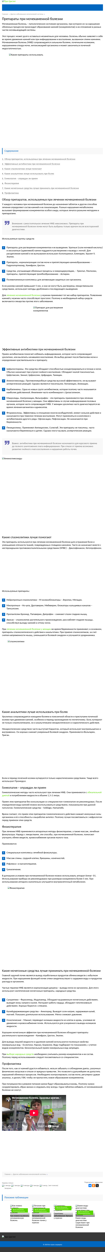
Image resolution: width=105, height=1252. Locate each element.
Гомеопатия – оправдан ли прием (20, 178)
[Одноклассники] (93, 1185)
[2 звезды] (16, 1186)
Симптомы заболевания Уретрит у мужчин (63, 1216)
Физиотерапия (10, 183)
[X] (97, 1185)
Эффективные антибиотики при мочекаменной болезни (31, 164)
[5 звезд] (44, 1186)
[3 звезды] (25, 1186)
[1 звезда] (6, 1186)
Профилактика (10, 193)
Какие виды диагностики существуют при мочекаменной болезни (83, 1222)
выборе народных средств (20, 1054)
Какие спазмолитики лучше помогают (22, 169)
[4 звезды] (35, 1186)
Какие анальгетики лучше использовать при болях (28, 174)
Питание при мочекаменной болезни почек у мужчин (39, 1219)
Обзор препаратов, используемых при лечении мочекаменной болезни (38, 159)
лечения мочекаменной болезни (23, 295)
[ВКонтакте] (90, 1185)
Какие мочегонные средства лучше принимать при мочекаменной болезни (40, 188)
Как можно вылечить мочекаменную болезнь (19, 1218)
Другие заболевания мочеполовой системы (19, 1210)
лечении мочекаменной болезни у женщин (29, 629)
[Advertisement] (52, 127)
